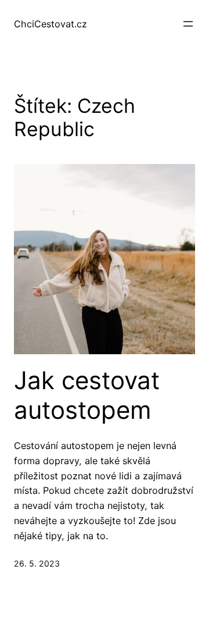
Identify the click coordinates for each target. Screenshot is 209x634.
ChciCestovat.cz (50, 24)
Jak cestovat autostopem (87, 395)
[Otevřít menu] (188, 24)
